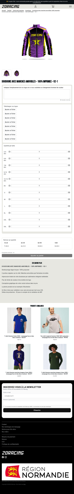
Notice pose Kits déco (9, 429)
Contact (4, 424)
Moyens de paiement (8, 437)
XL (5, 213)
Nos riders (5, 432)
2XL (5, 220)
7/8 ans (5, 166)
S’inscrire (37, 410)
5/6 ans (5, 159)
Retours (4, 439)
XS (5, 186)
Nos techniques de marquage (11, 427)
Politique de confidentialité (10, 444)
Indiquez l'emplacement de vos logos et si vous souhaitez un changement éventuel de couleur (33, 87)
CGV (3, 442)
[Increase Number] (69, 152)
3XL (5, 227)
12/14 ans (5, 179)
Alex (25, 484)
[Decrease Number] (9, 152)
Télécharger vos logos (11, 106)
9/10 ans (5, 172)
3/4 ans (5, 152)
